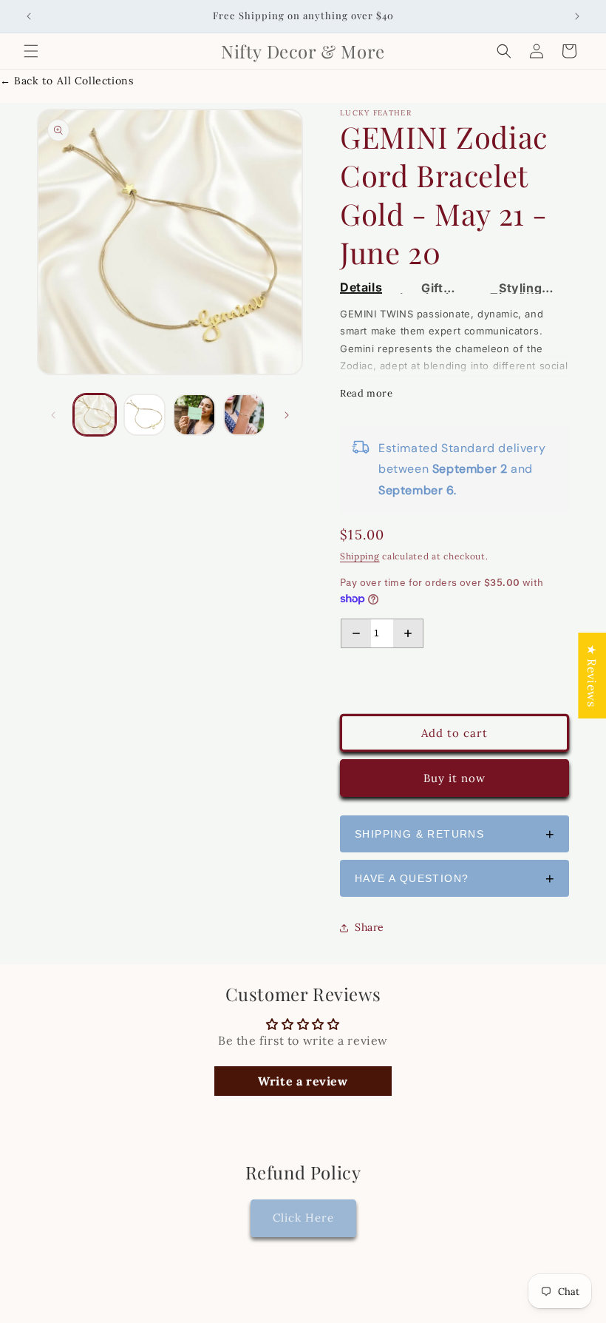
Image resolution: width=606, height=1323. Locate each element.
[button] (31, 51)
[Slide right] (286, 415)
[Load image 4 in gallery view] (244, 415)
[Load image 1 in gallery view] (94, 415)
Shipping (360, 556)
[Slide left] (53, 415)
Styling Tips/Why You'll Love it (520, 288)
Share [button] (369, 927)
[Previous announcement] (29, 16)
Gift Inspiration (433, 288)
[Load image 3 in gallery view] (194, 415)
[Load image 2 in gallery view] (144, 415)
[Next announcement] (577, 16)
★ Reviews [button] (592, 675)
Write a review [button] (302, 1081)
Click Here (303, 1218)
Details (361, 288)
